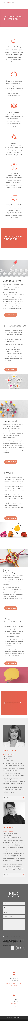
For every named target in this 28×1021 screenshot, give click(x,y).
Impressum (9, 1017)
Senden (20, 948)
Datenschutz (17, 1017)
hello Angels (11, 315)
